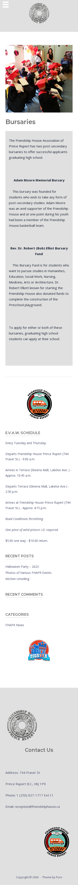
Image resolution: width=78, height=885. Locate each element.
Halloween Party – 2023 (22, 566)
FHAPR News (14, 625)
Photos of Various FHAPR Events (28, 573)
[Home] (39, 12)
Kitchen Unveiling (17, 579)
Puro (59, 877)
